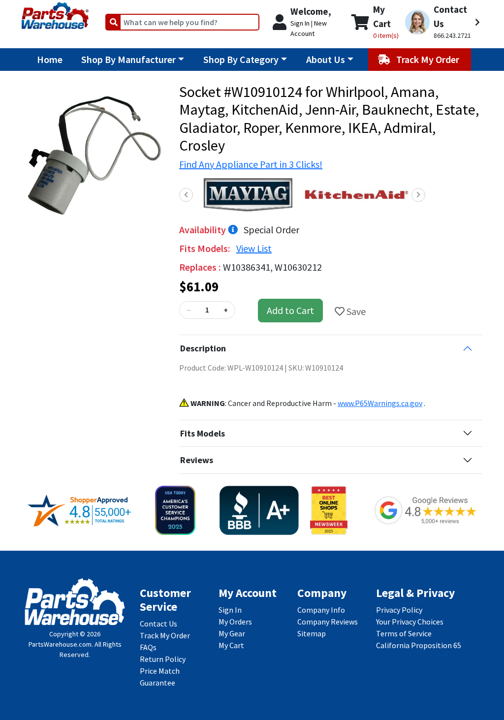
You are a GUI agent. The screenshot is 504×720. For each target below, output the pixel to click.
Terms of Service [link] (404, 633)
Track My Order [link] (165, 635)
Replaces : (201, 267)
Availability (203, 229)
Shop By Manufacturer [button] (128, 59)
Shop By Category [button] (241, 59)
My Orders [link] (235, 621)
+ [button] (225, 310)
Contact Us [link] (158, 623)
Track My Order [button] (428, 59)
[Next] (418, 195)
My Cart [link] (231, 645)
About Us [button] (325, 59)
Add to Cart (290, 310)
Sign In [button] (300, 23)
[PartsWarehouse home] (55, 12)
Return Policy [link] (163, 659)
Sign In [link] (230, 610)
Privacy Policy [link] (399, 610)
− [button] (188, 310)
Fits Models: (205, 248)
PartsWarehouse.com (60, 644)
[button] (442, 22)
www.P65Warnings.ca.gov (380, 403)
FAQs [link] (148, 647)
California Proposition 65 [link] (418, 645)
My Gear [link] (232, 633)
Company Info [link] (321, 610)
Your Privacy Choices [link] (409, 621)
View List (254, 248)
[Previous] (186, 195)
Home (50, 59)
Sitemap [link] (311, 633)
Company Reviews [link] (327, 621)
